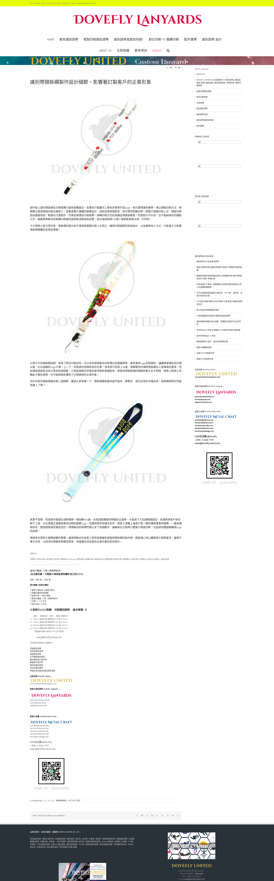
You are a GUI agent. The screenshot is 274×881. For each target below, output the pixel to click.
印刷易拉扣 (41, 847)
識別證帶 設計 (202, 114)
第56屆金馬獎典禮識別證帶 (208, 310)
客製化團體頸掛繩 (204, 347)
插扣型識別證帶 (36, 665)
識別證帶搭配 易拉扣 (75, 841)
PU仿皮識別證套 (43, 844)
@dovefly (212, 436)
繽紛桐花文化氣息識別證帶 (208, 261)
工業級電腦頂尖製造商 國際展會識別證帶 (213, 316)
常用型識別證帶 (36, 651)
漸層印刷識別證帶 (92, 841)
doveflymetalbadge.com (39, 737)
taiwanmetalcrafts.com (39, 731)
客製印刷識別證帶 (204, 91)
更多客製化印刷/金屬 (68, 847)
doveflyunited (37, 801)
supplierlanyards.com (38, 705)
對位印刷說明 (202, 97)
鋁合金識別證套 (105, 844)
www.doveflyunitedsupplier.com (43, 684)
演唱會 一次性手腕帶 (57, 841)
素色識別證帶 (202, 108)
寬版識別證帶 (35, 654)
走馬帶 (85, 839)
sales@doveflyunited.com (194, 879)
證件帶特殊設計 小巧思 (206, 336)
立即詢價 (200, 103)
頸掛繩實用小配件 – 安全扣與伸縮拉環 (212, 341)
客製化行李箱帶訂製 (205, 359)
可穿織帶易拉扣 (120, 844)
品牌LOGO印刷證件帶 (205, 353)
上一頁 (169, 67)
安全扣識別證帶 (36, 668)
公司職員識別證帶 (37, 657)
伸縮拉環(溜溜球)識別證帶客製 (42, 670)
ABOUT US (201, 74)
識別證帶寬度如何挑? (205, 120)
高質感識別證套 (91, 844)
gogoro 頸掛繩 (107, 841)
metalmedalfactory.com (39, 734)
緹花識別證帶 (52, 847)
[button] (168, 50)
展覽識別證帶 (121, 839)
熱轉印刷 (44, 841)
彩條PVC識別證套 (58, 844)
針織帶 (91, 839)
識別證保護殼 (71, 844)
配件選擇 (200, 126)
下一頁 (177, 67)
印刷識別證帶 (62, 609)
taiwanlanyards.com (38, 703)
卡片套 (81, 844)
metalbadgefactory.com (39, 725)
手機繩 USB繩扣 (121, 841)
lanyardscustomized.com (40, 700)
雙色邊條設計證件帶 (38, 659)
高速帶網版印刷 (108, 839)
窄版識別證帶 (35, 648)
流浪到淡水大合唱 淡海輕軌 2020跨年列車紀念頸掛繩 (218, 330)
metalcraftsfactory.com (39, 728)
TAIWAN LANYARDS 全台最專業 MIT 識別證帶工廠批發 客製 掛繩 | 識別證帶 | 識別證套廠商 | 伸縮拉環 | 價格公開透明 (219, 83)
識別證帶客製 (61, 801)
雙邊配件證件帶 (36, 662)
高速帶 (98, 839)
